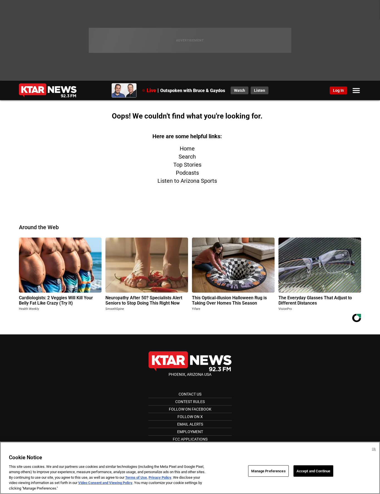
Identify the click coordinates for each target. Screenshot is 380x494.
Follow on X (190, 416)
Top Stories (187, 164)
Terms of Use (136, 477)
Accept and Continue (313, 471)
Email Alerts (190, 424)
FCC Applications (190, 439)
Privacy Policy (160, 477)
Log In (338, 90)
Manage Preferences (268, 471)
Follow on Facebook (190, 409)
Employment (190, 431)
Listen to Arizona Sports (187, 180)
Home (187, 148)
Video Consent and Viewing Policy (105, 483)
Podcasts (187, 172)
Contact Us (190, 394)
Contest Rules (190, 401)
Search (187, 156)
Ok (374, 449)
